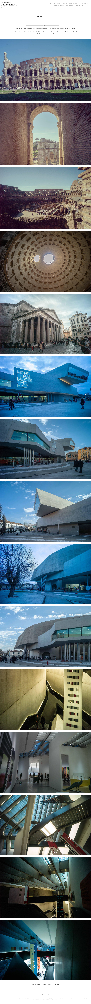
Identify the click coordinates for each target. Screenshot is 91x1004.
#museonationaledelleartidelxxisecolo (65, 31)
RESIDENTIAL (85, 3)
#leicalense (37, 25)
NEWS (54, 3)
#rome (55, 25)
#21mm (31, 31)
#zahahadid (41, 31)
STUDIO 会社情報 (59, 998)
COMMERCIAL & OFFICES (74, 3)
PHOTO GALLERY (70, 5)
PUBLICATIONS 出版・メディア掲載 (80, 998)
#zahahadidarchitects (49, 31)
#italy (58, 25)
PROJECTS (64, 3)
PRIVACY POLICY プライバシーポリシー (50, 999)
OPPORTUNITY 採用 (37, 999)
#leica (27, 25)
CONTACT (78, 5)
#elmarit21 (45, 28)
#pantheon (51, 25)
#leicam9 (31, 25)
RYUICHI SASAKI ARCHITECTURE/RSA (8, 3)
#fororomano (55, 28)
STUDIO (58, 3)
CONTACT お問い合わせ (47, 998)
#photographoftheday (44, 25)
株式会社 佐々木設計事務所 (9, 6)
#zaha (34, 31)
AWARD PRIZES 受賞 (68, 998)
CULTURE (56, 5)
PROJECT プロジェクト (37, 998)
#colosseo (50, 28)
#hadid (37, 31)
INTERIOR (62, 5)
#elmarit (41, 28)
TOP (50, 3)
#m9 (34, 25)
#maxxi (55, 31)
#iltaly (77, 31)
